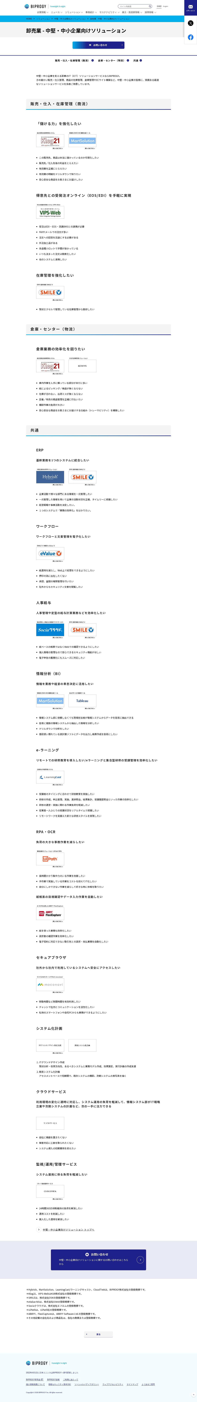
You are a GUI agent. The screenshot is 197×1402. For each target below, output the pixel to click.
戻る (98, 1334)
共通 (135, 60)
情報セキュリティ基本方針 (59, 1384)
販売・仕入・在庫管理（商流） (72, 60)
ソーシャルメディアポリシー (87, 1384)
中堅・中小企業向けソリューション (70, 19)
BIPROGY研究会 (35, 1380)
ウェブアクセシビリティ (113, 1384)
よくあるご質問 (148, 1384)
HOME (29, 19)
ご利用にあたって (70, 1380)
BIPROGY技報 (53, 1380)
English (165, 6)
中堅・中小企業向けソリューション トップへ (68, 1229)
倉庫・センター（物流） (112, 60)
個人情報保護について (35, 1384)
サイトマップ (132, 1384)
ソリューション (43, 19)
